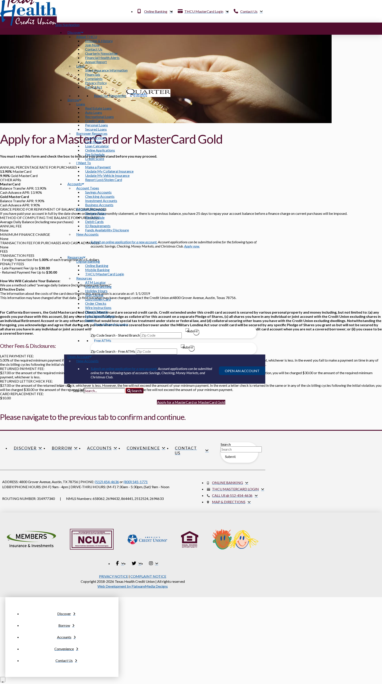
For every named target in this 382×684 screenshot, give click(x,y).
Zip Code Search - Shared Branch (115, 335)
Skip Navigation (67, 25)
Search (226, 444)
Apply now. (192, 246)
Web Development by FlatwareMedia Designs (132, 586)
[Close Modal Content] (2, 679)
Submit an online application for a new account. (124, 242)
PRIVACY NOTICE (113, 576)
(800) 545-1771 (136, 482)
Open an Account (242, 371)
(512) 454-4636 (107, 482)
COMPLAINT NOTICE (148, 576)
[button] (191, 402)
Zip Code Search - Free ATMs (113, 351)
